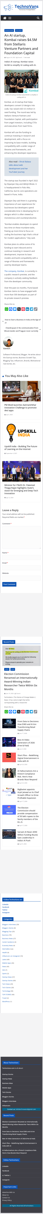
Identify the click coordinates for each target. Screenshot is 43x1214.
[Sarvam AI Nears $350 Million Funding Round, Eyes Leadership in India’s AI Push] (9, 837)
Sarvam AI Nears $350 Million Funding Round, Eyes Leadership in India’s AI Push (28, 836)
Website (5, 573)
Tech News (19, 30)
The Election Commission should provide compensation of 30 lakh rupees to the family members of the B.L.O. (28, 814)
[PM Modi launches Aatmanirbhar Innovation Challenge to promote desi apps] (21, 382)
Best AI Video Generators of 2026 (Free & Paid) (26, 743)
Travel (4, 998)
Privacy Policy (7, 1200)
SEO (3, 970)
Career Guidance (8, 942)
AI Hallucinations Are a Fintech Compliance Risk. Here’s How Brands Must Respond (28, 775)
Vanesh (20, 57)
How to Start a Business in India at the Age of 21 (22, 321)
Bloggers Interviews (9, 924)
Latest (7, 669)
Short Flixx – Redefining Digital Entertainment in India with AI (28, 758)
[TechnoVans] (4, 18)
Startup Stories (7, 980)
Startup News (7, 977)
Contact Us (6, 1198)
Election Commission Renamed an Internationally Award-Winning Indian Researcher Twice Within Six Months (20, 681)
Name (5, 553)
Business (5, 935)
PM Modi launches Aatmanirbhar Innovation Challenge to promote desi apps (20, 407)
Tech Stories (6, 988)
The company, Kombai (14, 271)
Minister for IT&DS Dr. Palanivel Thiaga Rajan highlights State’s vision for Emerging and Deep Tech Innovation (21, 489)
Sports (4, 973)
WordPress (6, 1002)
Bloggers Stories (8, 928)
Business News (9, 30)
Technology (6, 991)
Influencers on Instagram (11, 956)
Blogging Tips (7, 931)
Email (5, 563)
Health (4, 952)
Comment (6, 523)
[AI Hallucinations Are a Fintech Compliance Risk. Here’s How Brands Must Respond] (9, 776)
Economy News (7, 945)
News (12, 669)
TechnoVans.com (8, 1068)
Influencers (6, 1106)
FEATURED (5, 949)
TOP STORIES (6, 995)
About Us (5, 1195)
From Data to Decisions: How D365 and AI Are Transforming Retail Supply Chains (28, 725)
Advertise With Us (8, 1192)
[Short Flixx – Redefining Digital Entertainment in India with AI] (9, 760)
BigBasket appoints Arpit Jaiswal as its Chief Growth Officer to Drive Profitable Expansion (28, 793)
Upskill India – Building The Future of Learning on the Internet (20, 448)
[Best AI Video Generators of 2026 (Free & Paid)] (9, 744)
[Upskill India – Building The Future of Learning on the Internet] (21, 424)
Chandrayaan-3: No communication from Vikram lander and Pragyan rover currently (21, 329)
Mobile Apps (6, 963)
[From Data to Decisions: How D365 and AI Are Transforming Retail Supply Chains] (9, 727)
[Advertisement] (21, 615)
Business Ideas (7, 1083)
